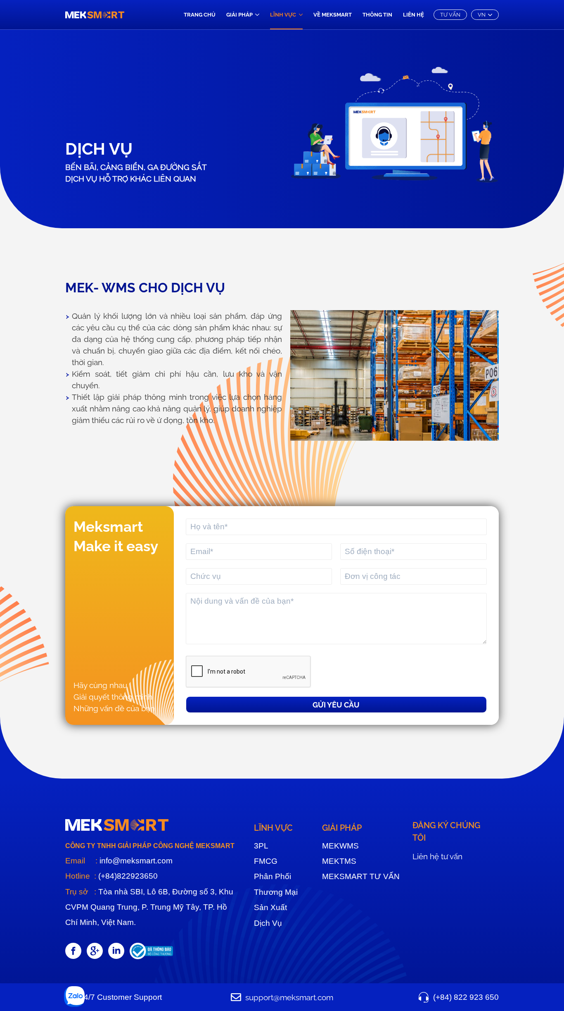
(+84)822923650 (127, 876)
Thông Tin (377, 15)
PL (261, 845)
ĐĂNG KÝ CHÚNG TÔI (446, 831)
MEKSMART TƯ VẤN (361, 876)
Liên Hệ (413, 15)
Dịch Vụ (268, 923)
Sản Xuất (270, 907)
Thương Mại (276, 892)
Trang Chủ (200, 15)
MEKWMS (340, 845)
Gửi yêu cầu (336, 704)
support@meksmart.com (289, 997)
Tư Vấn (450, 15)
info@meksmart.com (135, 860)
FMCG (265, 861)
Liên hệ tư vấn (437, 856)
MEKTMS (339, 861)
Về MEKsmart (332, 15)
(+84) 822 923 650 (466, 997)
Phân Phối (272, 876)
